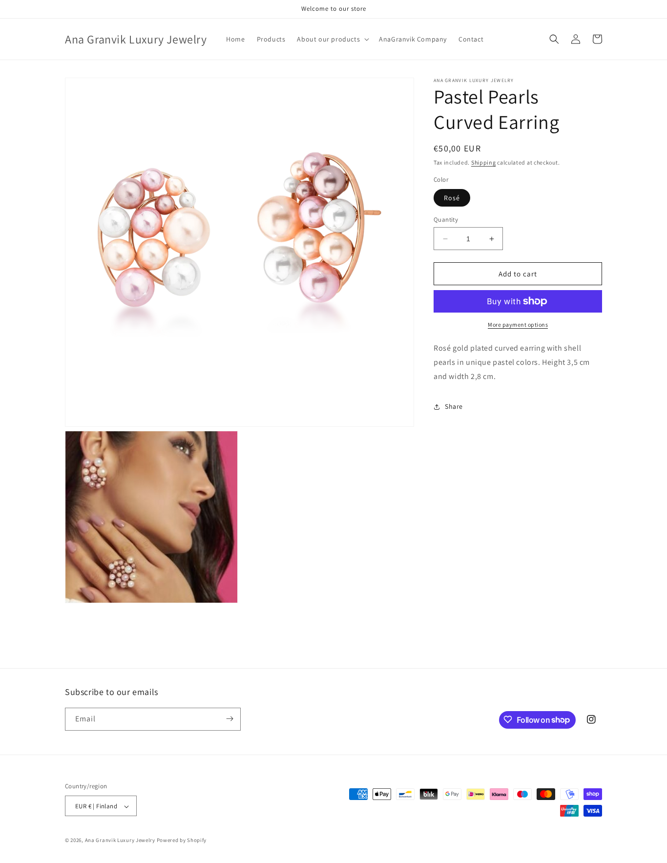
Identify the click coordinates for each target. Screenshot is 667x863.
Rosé (452, 197)
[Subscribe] (229, 718)
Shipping (483, 162)
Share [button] (454, 406)
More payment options (518, 324)
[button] (332, 39)
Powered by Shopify (182, 840)
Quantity (446, 219)
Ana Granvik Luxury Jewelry (120, 840)
